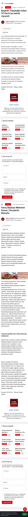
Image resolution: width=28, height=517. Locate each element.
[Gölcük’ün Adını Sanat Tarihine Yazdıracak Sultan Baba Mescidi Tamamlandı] (20, 441)
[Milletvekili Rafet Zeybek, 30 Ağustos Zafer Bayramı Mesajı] (20, 451)
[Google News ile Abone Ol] (6, 28)
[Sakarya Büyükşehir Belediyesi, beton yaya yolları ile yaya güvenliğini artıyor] (7, 127)
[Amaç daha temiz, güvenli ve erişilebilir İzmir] (7, 451)
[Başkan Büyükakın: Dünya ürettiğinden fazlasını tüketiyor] (20, 432)
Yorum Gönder (7, 197)
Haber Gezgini (10, 21)
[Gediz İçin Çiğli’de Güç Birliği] (7, 145)
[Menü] (2, 3)
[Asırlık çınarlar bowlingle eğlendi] (7, 441)
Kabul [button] (24, 514)
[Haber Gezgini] (9, 3)
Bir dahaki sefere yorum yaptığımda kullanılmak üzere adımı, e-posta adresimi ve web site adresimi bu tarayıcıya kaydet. (14, 191)
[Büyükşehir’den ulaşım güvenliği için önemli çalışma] (7, 136)
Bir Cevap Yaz (7, 156)
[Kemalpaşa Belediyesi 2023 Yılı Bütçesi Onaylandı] (20, 145)
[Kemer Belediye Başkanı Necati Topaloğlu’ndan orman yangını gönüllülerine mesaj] (20, 136)
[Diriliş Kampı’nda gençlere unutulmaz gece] (7, 432)
